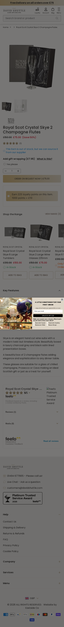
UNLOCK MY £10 (48, 315)
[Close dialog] (62, 299)
